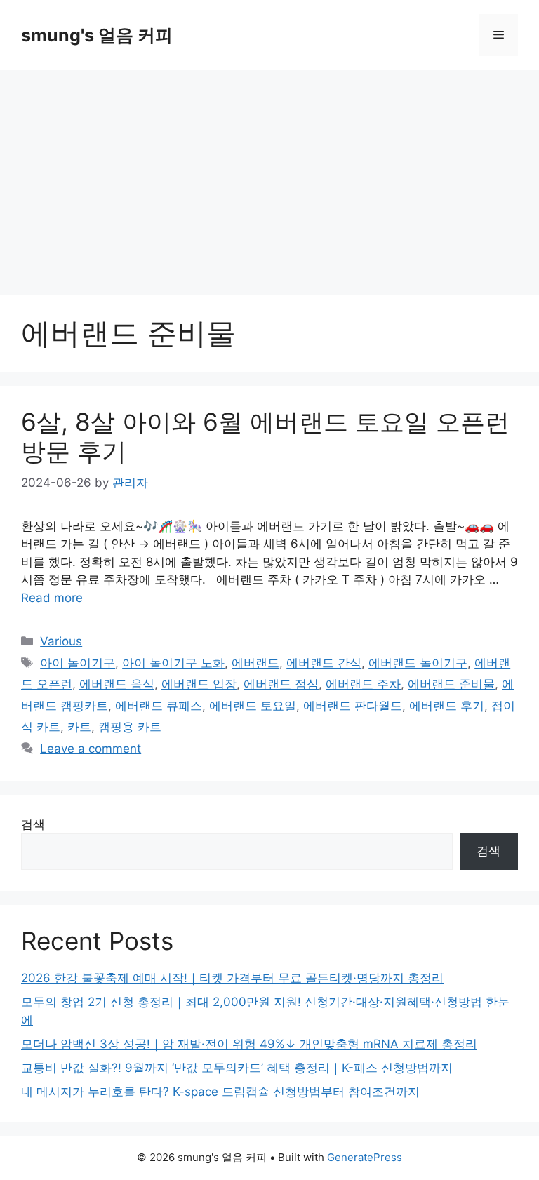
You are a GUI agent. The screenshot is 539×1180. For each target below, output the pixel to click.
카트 (79, 727)
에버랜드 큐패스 (158, 706)
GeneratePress (364, 1157)
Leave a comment (90, 749)
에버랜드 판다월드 (352, 706)
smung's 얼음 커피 (97, 35)
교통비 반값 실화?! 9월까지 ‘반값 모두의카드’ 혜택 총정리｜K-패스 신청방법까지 (237, 1068)
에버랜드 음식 (116, 684)
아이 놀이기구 (77, 663)
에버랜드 (255, 663)
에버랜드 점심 (281, 684)
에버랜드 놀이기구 (417, 663)
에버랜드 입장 (199, 684)
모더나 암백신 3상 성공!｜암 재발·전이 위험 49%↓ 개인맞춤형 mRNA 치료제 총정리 (249, 1044)
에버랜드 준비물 (451, 684)
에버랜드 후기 (446, 706)
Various (61, 641)
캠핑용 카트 (129, 727)
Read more (52, 598)
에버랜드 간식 (323, 663)
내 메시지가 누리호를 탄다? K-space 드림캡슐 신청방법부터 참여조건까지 (220, 1092)
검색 (33, 824)
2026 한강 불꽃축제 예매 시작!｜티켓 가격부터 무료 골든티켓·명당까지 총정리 (232, 978)
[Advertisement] (269, 175)
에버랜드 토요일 (252, 706)
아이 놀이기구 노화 (173, 663)
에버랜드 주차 (363, 684)
